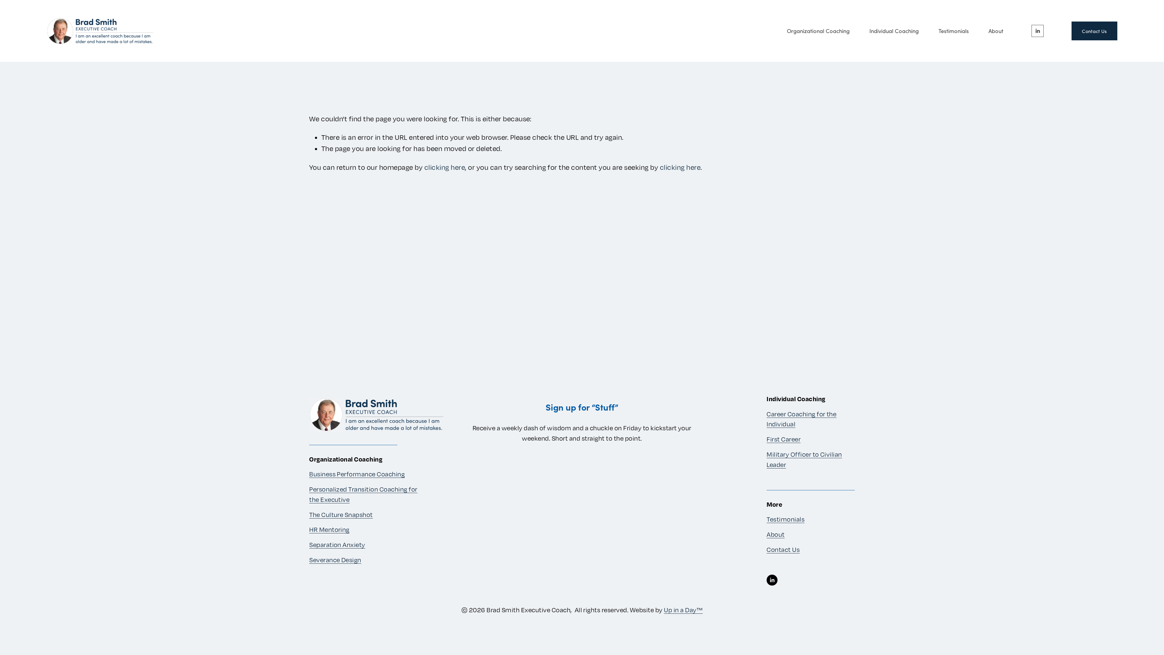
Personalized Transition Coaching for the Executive (363, 494)
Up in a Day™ (683, 610)
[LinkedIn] (1038, 31)
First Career (784, 439)
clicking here (444, 167)
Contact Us (1094, 31)
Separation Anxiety (337, 545)
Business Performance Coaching (357, 474)
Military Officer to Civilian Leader (804, 460)
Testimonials (953, 31)
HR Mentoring (329, 529)
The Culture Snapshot (341, 515)
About (995, 31)
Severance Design (335, 560)
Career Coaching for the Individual (801, 419)
